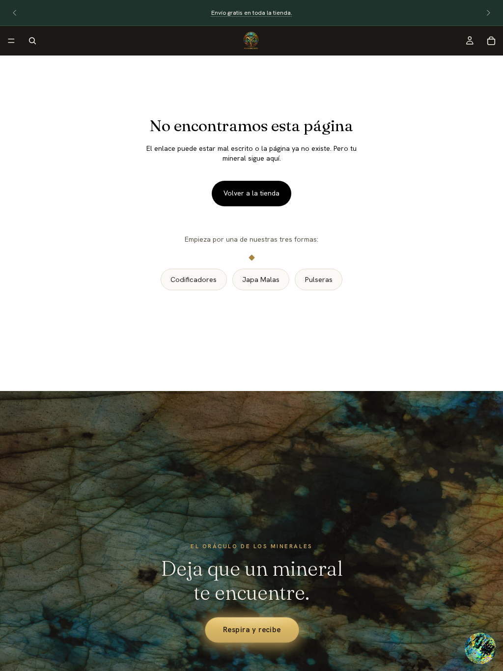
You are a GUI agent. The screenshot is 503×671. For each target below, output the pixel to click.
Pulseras (319, 279)
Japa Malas (260, 279)
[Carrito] (491, 41)
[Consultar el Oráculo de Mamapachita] (480, 648)
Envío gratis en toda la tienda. (251, 13)
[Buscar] (32, 41)
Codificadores (193, 279)
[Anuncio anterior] (15, 13)
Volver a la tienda (251, 193)
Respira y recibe (251, 629)
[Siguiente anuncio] (488, 13)
